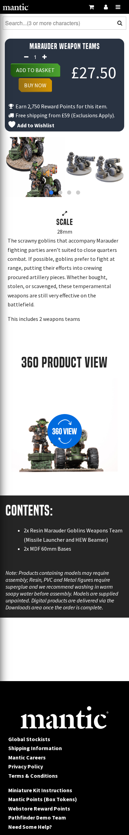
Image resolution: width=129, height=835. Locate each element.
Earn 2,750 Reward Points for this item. (60, 106)
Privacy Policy (25, 766)
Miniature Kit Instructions (40, 790)
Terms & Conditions (33, 775)
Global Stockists (29, 739)
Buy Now (35, 85)
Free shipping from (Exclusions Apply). (64, 115)
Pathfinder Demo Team (37, 817)
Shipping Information (35, 748)
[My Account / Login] (105, 6)
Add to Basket (35, 70)
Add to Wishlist (35, 125)
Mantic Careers (27, 757)
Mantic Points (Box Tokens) (42, 799)
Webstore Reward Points (39, 808)
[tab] (51, 192)
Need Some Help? (30, 826)
